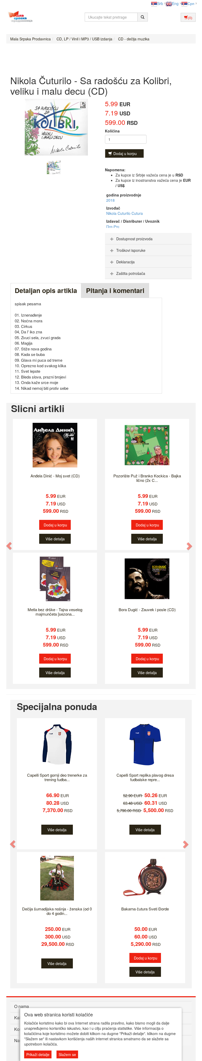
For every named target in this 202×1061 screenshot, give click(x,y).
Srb (160, 3)
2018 (110, 200)
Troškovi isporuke (130, 250)
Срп (191, 3)
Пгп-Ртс (112, 226)
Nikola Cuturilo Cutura (124, 213)
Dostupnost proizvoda (134, 238)
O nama (21, 1006)
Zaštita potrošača (130, 273)
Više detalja (55, 538)
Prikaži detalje (37, 1054)
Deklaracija (125, 261)
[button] (9, 546)
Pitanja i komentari (115, 290)
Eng (175, 3)
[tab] (148, 238)
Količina (112, 131)
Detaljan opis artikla (46, 290)
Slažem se (67, 1054)
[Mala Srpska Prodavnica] (18, 17)
